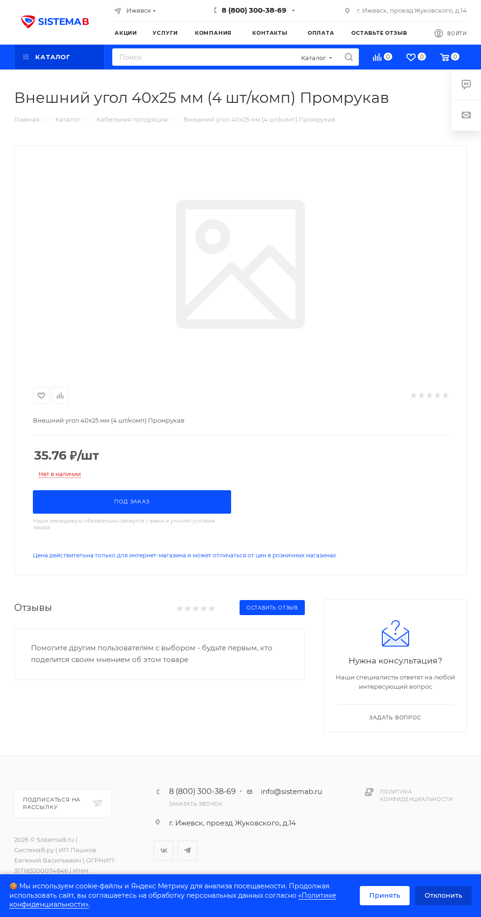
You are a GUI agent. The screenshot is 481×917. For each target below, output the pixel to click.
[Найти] (349, 57)
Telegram (188, 850)
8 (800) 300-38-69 (254, 10)
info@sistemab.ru (291, 791)
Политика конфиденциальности (416, 795)
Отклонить (443, 895)
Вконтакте (164, 850)
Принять (384, 895)
